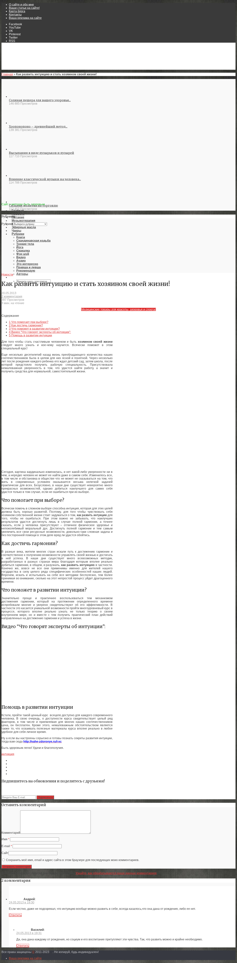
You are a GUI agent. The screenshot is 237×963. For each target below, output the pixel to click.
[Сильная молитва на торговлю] (22, 201)
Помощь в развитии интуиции (30, 335)
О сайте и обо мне (21, 4)
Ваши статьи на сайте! (24, 7)
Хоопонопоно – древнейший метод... (38, 126)
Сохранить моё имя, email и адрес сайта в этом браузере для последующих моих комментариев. (72, 860)
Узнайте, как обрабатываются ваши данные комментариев (116, 873)
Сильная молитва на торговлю (33, 205)
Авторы (22, 274)
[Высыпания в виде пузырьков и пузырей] (22, 149)
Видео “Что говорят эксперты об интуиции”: (40, 332)
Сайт (4, 853)
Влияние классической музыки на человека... (45, 179)
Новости (7, 274)
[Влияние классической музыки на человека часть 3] (22, 175)
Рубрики (7, 223)
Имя (5, 839)
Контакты (15, 14)
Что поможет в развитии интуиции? (34, 328)
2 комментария (11, 296)
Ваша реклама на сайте (25, 17)
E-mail (6, 846)
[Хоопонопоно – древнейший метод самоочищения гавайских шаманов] (22, 122)
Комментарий (10, 832)
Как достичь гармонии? (26, 325)
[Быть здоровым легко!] (118, 201)
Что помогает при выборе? (28, 322)
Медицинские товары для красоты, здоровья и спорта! (118, 309)
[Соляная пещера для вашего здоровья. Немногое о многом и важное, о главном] (22, 96)
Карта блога (17, 11)
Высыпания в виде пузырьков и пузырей (41, 153)
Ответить (15, 915)
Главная (7, 74)
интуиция (7, 754)
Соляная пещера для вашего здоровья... (40, 100)
